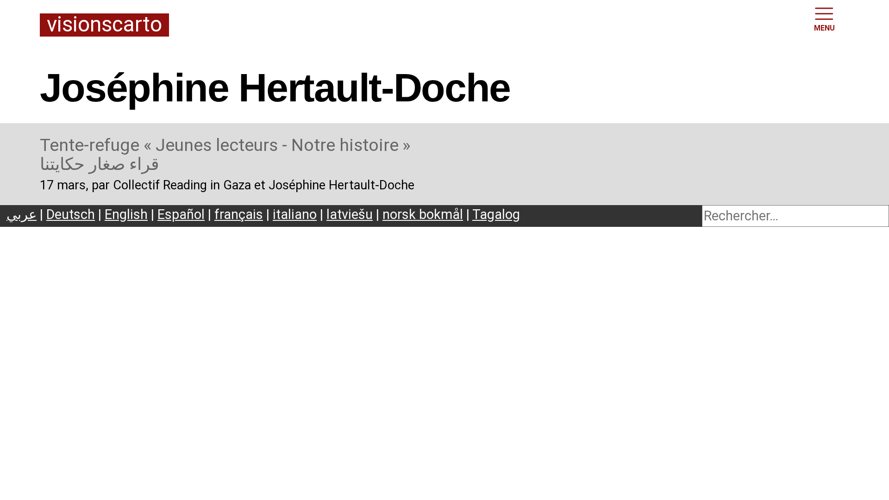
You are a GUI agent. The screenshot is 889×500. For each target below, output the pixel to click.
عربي (21, 214)
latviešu (349, 214)
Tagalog (496, 214)
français (238, 214)
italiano (295, 214)
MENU (824, 28)
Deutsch (70, 214)
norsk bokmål (422, 214)
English (126, 214)
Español (181, 214)
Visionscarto (104, 25)
